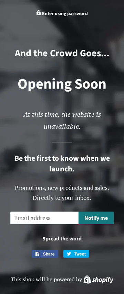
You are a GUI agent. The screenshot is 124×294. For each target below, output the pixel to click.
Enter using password (64, 13)
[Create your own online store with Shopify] (98, 279)
